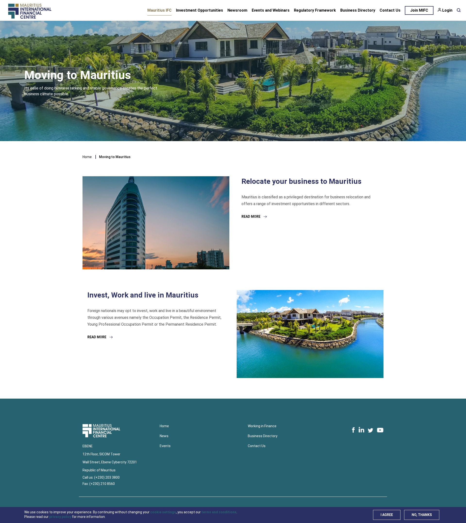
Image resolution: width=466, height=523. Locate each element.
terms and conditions (218, 512)
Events (165, 446)
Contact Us (390, 10)
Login (447, 10)
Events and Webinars (271, 10)
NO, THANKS (422, 515)
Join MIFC (419, 10)
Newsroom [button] (237, 10)
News (164, 436)
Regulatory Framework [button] (315, 10)
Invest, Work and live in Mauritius (142, 295)
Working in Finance (262, 426)
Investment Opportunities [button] (199, 10)
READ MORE (251, 216)
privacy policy (60, 517)
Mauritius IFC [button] (159, 10)
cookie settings (163, 512)
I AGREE (387, 515)
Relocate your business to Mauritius (301, 181)
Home (87, 157)
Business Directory (357, 10)
